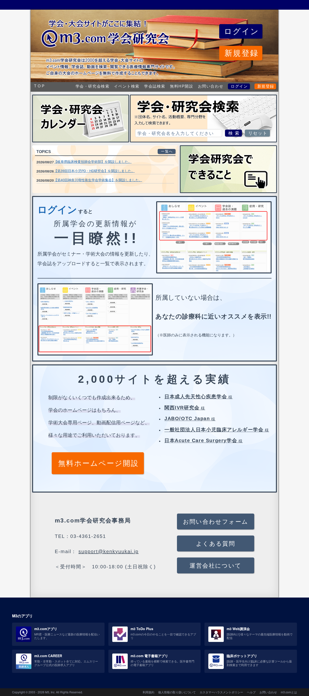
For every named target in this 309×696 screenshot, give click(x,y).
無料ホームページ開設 (98, 463)
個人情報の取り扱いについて (177, 692)
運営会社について (215, 565)
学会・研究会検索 (93, 86)
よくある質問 (215, 543)
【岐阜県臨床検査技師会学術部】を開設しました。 (93, 162)
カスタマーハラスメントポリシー (221, 692)
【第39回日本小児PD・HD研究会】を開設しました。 (94, 171)
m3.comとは (289, 692)
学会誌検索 (154, 86)
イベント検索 (127, 86)
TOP (39, 86)
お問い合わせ (211, 86)
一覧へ (167, 151)
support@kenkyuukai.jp (108, 551)
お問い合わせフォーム (215, 521)
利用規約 (148, 692)
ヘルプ (251, 692)
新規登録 (265, 86)
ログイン (239, 86)
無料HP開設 (181, 86)
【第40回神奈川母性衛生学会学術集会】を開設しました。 (98, 180)
